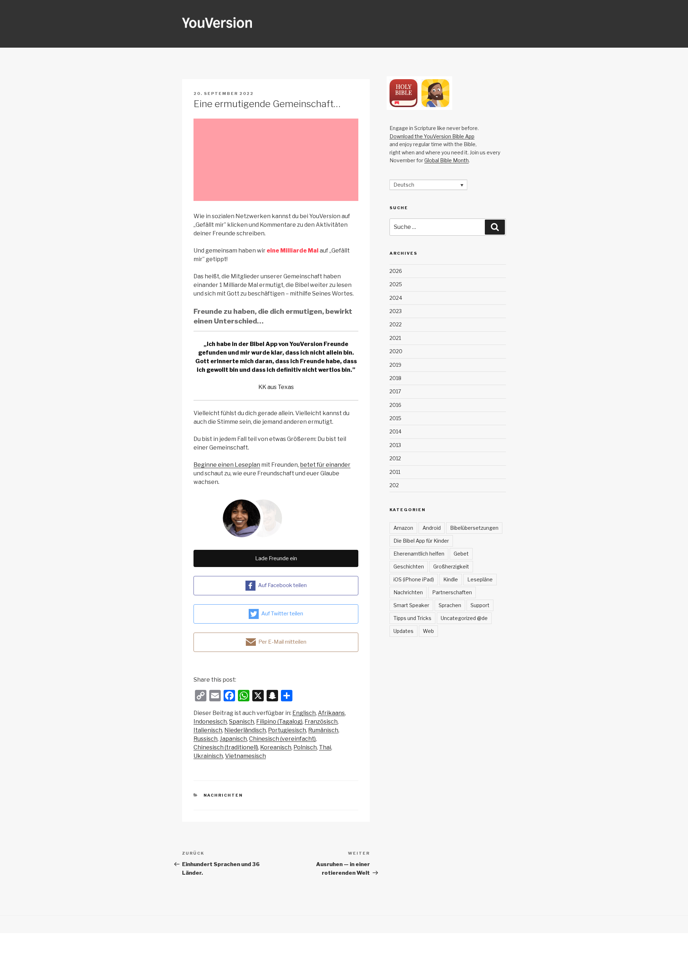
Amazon (403, 528)
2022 (396, 324)
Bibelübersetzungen (474, 528)
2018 (395, 378)
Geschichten (408, 566)
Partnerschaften (452, 592)
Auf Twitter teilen (282, 613)
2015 (395, 418)
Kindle (450, 579)
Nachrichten (223, 795)
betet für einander (325, 464)
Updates (403, 631)
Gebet (461, 554)
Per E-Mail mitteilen (282, 642)
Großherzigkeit (451, 566)
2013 (395, 445)
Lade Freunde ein (276, 558)
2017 (395, 391)
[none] (428, 184)
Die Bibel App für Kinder (421, 541)
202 (394, 485)
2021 (395, 338)
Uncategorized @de (464, 618)
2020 (396, 351)
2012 (395, 458)
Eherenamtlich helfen (418, 554)
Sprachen (450, 605)
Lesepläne (480, 579)
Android (431, 528)
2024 (396, 298)
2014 (395, 431)
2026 (396, 271)
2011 (395, 472)
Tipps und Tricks (412, 618)
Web (428, 631)
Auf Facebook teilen (282, 585)
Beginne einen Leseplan (227, 464)
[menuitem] (304, 713)
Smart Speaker (411, 605)
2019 (395, 365)
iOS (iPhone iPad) (413, 579)
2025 (396, 284)
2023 (396, 311)
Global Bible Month (446, 160)
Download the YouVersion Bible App (432, 136)
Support (479, 605)
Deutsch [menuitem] (403, 185)
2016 (395, 405)
